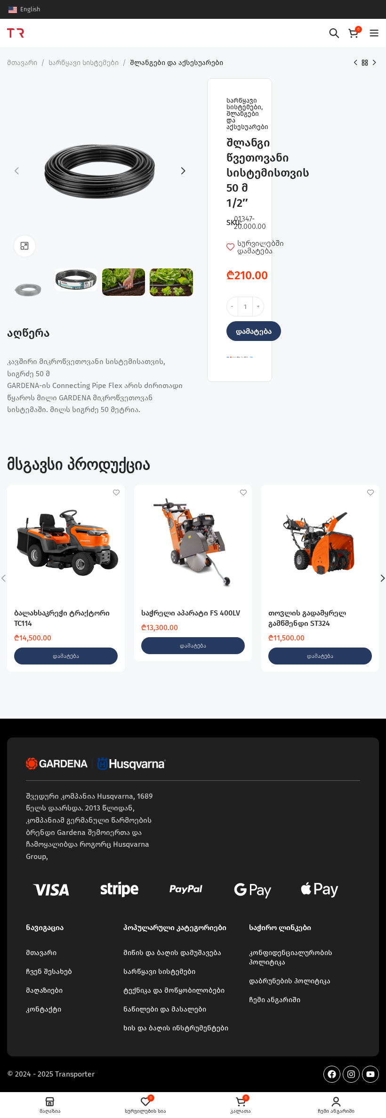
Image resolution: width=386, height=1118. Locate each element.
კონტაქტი (43, 1009)
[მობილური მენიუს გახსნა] (374, 33)
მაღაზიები (44, 990)
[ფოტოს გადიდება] (24, 246)
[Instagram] (351, 1074)
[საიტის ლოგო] (15, 32)
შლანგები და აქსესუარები (176, 62)
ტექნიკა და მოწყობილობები (174, 990)
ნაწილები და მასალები (164, 1009)
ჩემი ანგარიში (274, 1000)
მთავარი (22, 62)
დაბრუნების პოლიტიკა (289, 981)
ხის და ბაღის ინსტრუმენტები (175, 1028)
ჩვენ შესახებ (49, 971)
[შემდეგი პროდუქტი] (374, 63)
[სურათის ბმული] (96, 763)
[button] (66, 656)
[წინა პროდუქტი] (355, 63)
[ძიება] (334, 33)
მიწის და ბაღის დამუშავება (172, 952)
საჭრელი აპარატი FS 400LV (190, 612)
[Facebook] (331, 1074)
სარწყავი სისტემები (83, 62)
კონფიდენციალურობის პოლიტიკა (290, 957)
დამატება (254, 331)
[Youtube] (370, 1074)
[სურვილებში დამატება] (116, 493)
